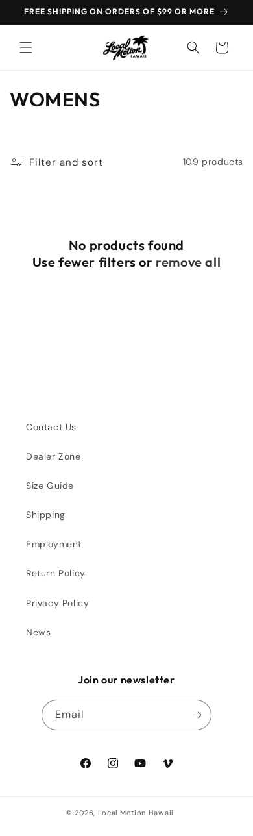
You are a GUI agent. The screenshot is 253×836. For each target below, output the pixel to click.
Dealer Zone (53, 456)
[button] (26, 47)
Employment (54, 544)
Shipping (46, 515)
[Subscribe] (196, 715)
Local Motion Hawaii (136, 812)
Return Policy (56, 573)
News (38, 632)
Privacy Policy (57, 603)
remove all (188, 262)
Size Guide (50, 485)
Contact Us (51, 427)
